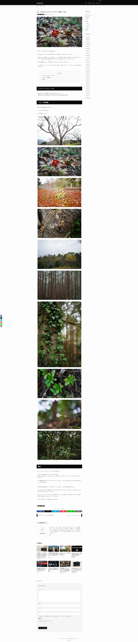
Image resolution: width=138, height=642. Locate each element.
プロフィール (76, 638)
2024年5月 (88, 64)
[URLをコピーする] (78, 511)
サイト (39, 612)
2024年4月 (88, 66)
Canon (88, 23)
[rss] (99, 0)
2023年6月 (88, 84)
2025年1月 (88, 53)
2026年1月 (88, 41)
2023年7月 (88, 82)
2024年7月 (88, 59)
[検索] (100, 0)
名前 (39, 603)
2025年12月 (88, 44)
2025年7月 (88, 50)
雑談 (43, 14)
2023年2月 (88, 93)
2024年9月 (88, 55)
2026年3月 (88, 37)
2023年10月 (88, 75)
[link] (50, 535)
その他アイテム (89, 14)
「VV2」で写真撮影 (46, 77)
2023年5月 (88, 86)
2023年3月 (88, 91)
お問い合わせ (70, 638)
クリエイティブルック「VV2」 (49, 75)
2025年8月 (88, 48)
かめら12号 (42, 533)
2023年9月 (88, 77)
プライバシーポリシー (63, 638)
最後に (44, 79)
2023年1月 (88, 95)
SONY (41, 14)
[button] (40, 511)
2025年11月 (88, 46)
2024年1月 (88, 68)
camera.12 (40, 3)
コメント (40, 589)
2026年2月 (88, 39)
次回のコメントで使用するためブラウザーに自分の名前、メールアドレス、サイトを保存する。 (56, 616)
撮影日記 (87, 17)
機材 (38, 14)
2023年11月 (88, 73)
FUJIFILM (88, 25)
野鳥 (87, 19)
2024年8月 (88, 57)
